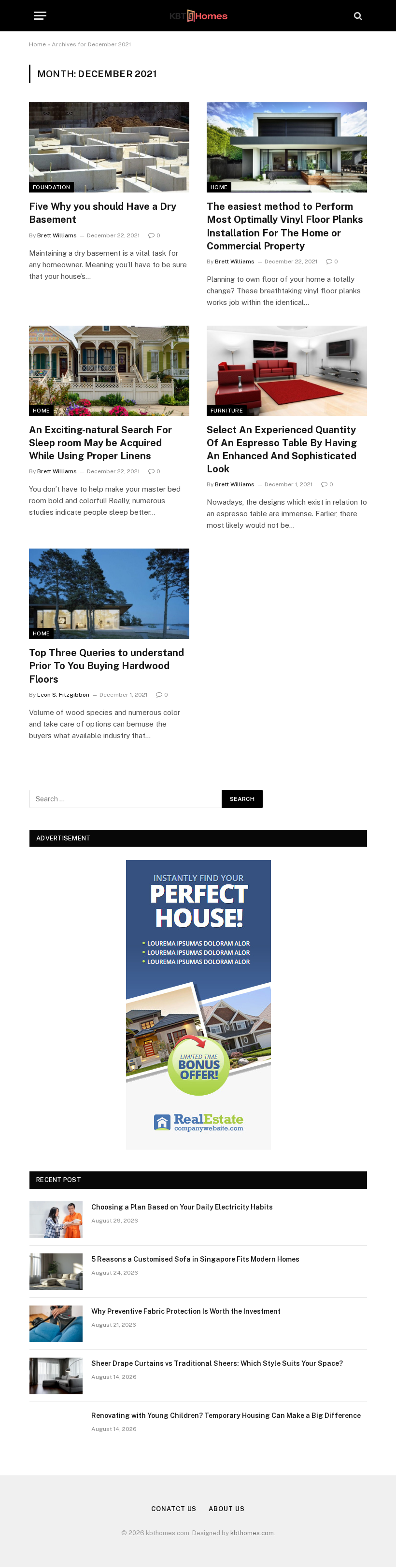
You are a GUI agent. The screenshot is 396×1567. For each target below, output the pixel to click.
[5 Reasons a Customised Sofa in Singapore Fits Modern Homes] (56, 1271)
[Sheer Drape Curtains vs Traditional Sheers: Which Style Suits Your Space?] (56, 1376)
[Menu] (40, 16)
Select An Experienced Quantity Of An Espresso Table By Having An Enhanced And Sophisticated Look (282, 449)
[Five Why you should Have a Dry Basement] (109, 147)
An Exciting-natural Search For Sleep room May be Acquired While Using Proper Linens (100, 443)
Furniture (227, 410)
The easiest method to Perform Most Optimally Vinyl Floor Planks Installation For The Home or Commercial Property (285, 226)
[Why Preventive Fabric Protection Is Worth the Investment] (56, 1324)
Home (37, 44)
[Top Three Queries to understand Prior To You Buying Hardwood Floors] (109, 594)
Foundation (51, 187)
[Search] (357, 16)
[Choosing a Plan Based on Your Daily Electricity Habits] (56, 1219)
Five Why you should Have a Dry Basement (102, 213)
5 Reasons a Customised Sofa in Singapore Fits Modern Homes (195, 1259)
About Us (226, 1508)
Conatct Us (174, 1508)
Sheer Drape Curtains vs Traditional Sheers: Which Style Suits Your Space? (217, 1363)
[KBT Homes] (198, 15)
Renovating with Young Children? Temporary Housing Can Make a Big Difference (226, 1415)
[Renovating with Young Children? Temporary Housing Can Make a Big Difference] (56, 1428)
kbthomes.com (252, 1533)
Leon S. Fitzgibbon (63, 694)
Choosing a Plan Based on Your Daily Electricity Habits (182, 1207)
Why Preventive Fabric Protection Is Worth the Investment (186, 1311)
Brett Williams (57, 235)
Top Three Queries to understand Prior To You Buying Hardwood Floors (106, 666)
